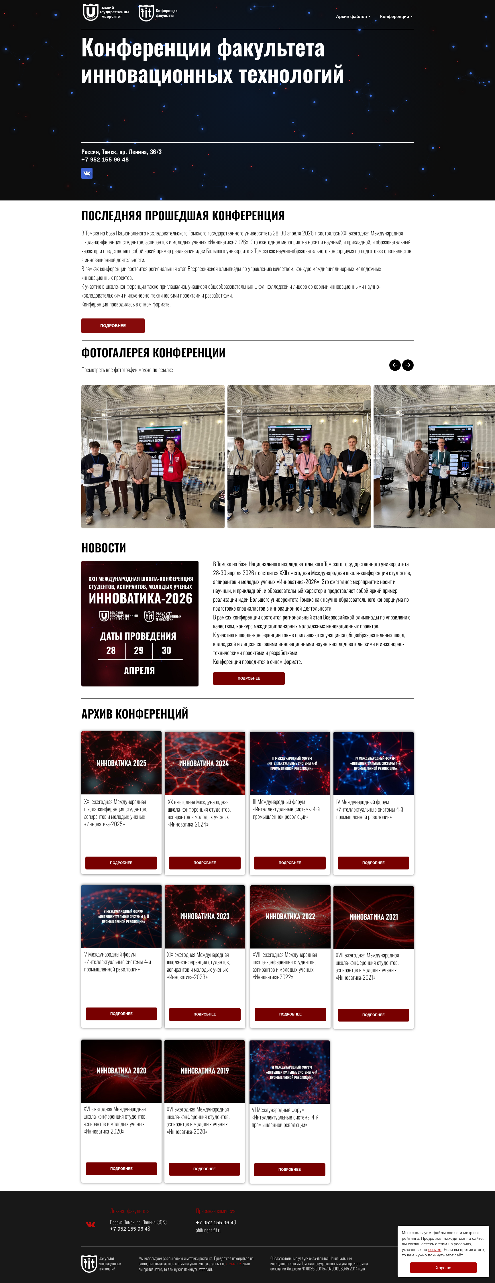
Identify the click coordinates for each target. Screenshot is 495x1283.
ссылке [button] (165, 369)
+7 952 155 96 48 (105, 159)
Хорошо (443, 1267)
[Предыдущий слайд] (395, 365)
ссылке (233, 1263)
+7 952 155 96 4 (129, 1229)
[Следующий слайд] (408, 365)
